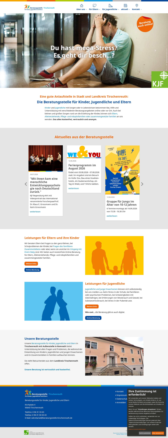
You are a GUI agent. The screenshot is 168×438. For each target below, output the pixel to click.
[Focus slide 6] (92, 84)
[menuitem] (82, 7)
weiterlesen (35, 211)
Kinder (48, 107)
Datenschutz (122, 398)
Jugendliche (60, 107)
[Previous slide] (26, 184)
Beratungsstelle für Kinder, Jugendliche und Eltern (54, 343)
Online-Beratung (32, 270)
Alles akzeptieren (157, 433)
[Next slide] (142, 184)
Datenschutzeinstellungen (137, 429)
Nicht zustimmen (144, 433)
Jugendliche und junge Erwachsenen (101, 289)
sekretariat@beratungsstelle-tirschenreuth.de (51, 418)
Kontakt (120, 391)
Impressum (122, 395)
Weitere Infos (31, 264)
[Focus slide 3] (82, 84)
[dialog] (146, 412)
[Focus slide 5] (89, 84)
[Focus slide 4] (85, 84)
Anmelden (121, 402)
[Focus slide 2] (78, 84)
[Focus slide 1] (75, 84)
